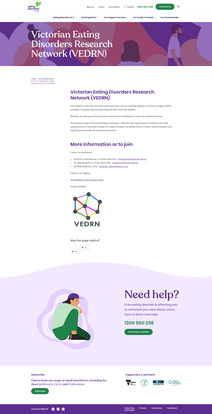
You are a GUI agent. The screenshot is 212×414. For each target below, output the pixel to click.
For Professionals (169, 17)
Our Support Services (115, 17)
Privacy (143, 408)
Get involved (114, 7)
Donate (130, 7)
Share (37, 124)
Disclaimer (157, 408)
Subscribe (40, 391)
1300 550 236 (145, 7)
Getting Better (89, 17)
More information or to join (43, 111)
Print (50, 124)
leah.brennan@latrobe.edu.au (132, 159)
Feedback (172, 408)
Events (101, 7)
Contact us (165, 6)
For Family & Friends (143, 17)
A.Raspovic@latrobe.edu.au (125, 162)
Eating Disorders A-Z (63, 17)
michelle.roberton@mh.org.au (113, 166)
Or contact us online (138, 331)
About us (90, 7)
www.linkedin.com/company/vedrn (87, 180)
